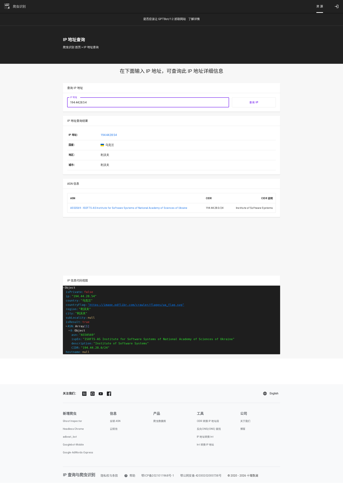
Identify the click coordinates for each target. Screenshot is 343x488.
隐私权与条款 (109, 475)
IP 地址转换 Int (205, 436)
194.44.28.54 (109, 135)
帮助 (132, 475)
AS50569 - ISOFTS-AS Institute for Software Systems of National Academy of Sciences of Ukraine (128, 207)
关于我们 (245, 421)
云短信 (114, 428)
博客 (242, 428)
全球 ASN (115, 421)
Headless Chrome (73, 428)
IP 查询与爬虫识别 (79, 474)
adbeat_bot (70, 436)
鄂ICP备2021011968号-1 (157, 475)
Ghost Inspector (72, 421)
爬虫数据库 (159, 421)
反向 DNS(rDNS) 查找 (209, 428)
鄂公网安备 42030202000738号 (201, 475)
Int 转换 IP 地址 (205, 444)
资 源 (319, 6)
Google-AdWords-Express (78, 452)
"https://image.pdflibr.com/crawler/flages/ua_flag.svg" (136, 305)
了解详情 (194, 19)
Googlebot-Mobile (73, 444)
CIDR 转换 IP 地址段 (208, 421)
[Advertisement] (170, 246)
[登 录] (336, 6)
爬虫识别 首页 (72, 47)
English (274, 393)
